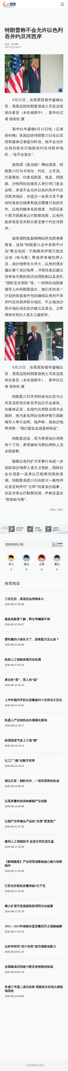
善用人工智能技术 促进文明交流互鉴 (29, 841)
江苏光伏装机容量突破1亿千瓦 (25, 885)
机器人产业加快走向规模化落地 (26, 720)
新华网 (15, 44)
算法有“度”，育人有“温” (21, 679)
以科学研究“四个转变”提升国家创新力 (30, 946)
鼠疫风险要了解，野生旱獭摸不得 (27, 619)
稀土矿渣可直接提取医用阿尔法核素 (29, 906)
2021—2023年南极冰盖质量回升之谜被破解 (33, 926)
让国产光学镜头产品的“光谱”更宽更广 (30, 821)
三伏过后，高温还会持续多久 (24, 598)
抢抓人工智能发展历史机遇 (23, 659)
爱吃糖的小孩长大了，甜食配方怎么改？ (32, 639)
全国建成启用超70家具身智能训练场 (29, 966)
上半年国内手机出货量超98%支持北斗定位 (33, 700)
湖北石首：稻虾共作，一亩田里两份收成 (32, 780)
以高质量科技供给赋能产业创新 (26, 801)
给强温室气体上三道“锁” (21, 740)
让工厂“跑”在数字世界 (20, 760)
